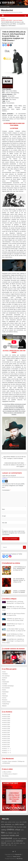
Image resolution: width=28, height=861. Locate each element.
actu (21, 822)
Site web (4, 522)
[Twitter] (6, 45)
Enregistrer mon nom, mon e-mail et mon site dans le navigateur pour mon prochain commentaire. (13, 532)
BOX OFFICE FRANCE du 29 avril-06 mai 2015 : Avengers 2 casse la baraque (15, 457)
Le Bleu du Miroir (6, 772)
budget (24, 827)
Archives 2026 (6, 714)
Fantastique (5, 691)
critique (17, 830)
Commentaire (6, 490)
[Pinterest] (8, 45)
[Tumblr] (11, 45)
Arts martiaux (6, 675)
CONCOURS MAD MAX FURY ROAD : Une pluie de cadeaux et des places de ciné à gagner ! (13, 464)
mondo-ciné (14, 835)
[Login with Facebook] (3, 481)
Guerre (4, 693)
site (12, 843)
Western (4, 705)
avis (17, 824)
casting (3, 830)
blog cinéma (19, 827)
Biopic (4, 679)
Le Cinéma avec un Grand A (9, 774)
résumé (3, 843)
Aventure (4, 677)
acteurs (10, 822)
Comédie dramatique (8, 685)
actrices (17, 822)
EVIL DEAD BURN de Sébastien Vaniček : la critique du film (19, 568)
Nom (3, 509)
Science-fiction (6, 701)
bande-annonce (7, 827)
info (18, 833)
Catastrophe (5, 681)
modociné (5, 835)
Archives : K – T (6, 750)
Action (4, 671)
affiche (2, 824)
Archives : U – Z (6, 752)
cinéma (10, 829)
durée (22, 829)
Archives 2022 (6, 722)
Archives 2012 (6, 742)
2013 (2, 822)
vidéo (9, 845)
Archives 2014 (6, 738)
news (19, 838)
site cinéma (16, 843)
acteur (6, 822)
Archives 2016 (6, 734)
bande (21, 824)
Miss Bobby (5, 776)
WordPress (19, 858)
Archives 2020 (6, 726)
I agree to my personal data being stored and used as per (13, 478)
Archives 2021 (6, 724)
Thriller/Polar (5, 703)
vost (12, 845)
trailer (6, 845)
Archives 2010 (6, 746)
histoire (10, 833)
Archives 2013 (6, 740)
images (14, 833)
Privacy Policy (4, 478)
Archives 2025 (6, 716)
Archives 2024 (6, 718)
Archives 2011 (6, 744)
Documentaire (6, 687)
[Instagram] (10, 556)
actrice (13, 822)
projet (14, 841)
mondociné (6, 838)
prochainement (8, 841)
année (13, 824)
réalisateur (19, 841)
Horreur (4, 697)
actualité (24, 822)
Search (24, 547)
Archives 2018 (6, 730)
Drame (4, 689)
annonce (8, 824)
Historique (5, 695)
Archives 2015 (6, 736)
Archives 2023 (6, 720)
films (6, 833)
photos (23, 838)
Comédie (4, 683)
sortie (21, 843)
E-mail (4, 516)
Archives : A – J (6, 748)
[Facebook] (3, 45)
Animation (5, 673)
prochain (2, 841)
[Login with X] (6, 481)
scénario (8, 843)
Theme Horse (16, 856)
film (3, 832)
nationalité (15, 838)
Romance (4, 699)
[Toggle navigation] (3, 15)
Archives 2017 (6, 732)
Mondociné (7, 10)
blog (14, 827)
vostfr (15, 845)
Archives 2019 (6, 728)
